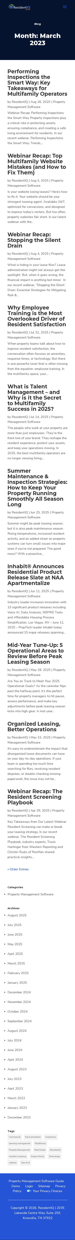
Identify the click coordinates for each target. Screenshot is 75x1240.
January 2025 (17, 983)
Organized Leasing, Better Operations (34, 727)
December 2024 (19, 992)
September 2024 (20, 1021)
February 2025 (18, 973)
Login (29, 1186)
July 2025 (14, 925)
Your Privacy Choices (47, 1191)
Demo (15, 1186)
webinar (13, 1162)
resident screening (17, 1156)
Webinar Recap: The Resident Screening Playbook (35, 797)
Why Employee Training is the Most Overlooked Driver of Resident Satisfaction (37, 316)
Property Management (19, 1150)
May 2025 (15, 944)
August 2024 (17, 1031)
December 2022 (19, 1117)
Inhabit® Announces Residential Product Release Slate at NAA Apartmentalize (36, 574)
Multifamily (40, 1143)
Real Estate (40, 1150)
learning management (19, 1143)
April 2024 (15, 1060)
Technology (54, 1156)
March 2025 (16, 963)
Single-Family (37, 1156)
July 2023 (14, 1079)
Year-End (25, 1162)
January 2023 (17, 1108)
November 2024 (19, 1002)
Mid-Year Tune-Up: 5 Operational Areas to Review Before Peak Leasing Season (36, 653)
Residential (55, 1150)
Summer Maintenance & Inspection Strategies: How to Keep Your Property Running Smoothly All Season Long (37, 488)
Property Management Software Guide (36, 1181)
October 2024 (18, 1011)
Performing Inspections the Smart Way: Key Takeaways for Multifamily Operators (37, 82)
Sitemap (44, 1186)
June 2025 (15, 934)
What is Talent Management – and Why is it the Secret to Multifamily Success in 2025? (34, 397)
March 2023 (16, 1098)
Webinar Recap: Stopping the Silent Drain (34, 240)
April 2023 (15, 1088)
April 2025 (15, 954)
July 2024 (14, 1040)
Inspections (50, 1137)
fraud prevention (33, 1137)
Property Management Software (31, 894)
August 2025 (17, 915)
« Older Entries (18, 869)
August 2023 (17, 1069)
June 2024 (15, 1050)
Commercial (15, 1137)
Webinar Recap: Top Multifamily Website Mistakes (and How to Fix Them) (37, 164)
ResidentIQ (20, 102)
